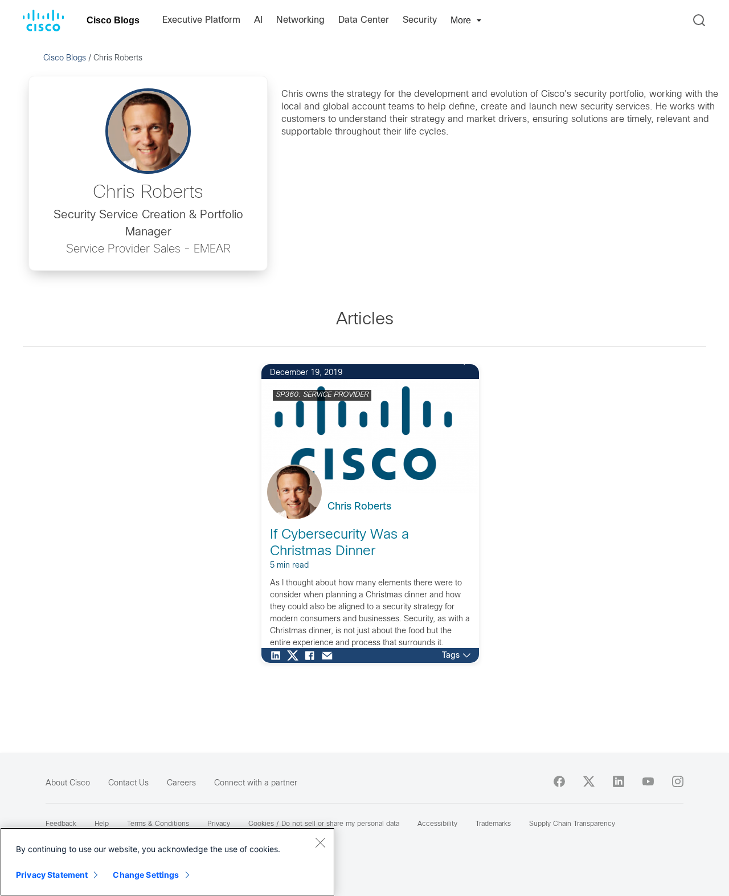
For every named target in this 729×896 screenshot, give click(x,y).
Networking (300, 20)
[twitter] (589, 781)
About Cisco (68, 783)
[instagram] (677, 781)
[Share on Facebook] (312, 655)
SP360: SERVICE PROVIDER (322, 395)
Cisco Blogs (113, 20)
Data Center (363, 20)
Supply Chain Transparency (572, 824)
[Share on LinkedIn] (278, 655)
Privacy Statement (52, 874)
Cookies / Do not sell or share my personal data (323, 824)
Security (420, 20)
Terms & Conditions (158, 824)
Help (102, 824)
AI (258, 20)
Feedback (61, 824)
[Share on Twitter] (295, 655)
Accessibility (437, 824)
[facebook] (559, 781)
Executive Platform (201, 20)
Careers (181, 783)
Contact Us (128, 783)
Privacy (218, 824)
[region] (167, 862)
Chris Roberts (359, 507)
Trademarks (493, 824)
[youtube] (648, 781)
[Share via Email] (329, 655)
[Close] (320, 842)
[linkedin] (618, 781)
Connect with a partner (255, 783)
